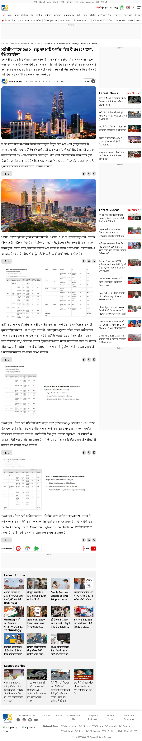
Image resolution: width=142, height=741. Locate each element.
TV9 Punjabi (15, 81)
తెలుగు (55, 2)
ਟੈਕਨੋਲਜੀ (128, 15)
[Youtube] (18, 548)
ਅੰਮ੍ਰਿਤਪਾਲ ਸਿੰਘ (99, 20)
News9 (42, 2)
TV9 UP (105, 731)
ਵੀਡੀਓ (93, 15)
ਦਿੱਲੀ (111, 20)
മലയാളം (89, 2)
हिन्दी (35, 2)
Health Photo (37, 43)
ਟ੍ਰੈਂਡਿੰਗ (48, 15)
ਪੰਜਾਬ (9, 15)
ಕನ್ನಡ (49, 2)
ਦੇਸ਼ (32, 15)
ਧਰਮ (85, 15)
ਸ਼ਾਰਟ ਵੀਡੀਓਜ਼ (21, 15)
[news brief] (102, 8)
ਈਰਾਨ (130, 20)
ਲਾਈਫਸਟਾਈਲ (104, 15)
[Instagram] (30, 719)
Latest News (108, 93)
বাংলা (76, 2)
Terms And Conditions (128, 717)
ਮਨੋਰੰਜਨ (57, 15)
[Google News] (27, 548)
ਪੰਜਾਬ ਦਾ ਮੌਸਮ (9, 20)
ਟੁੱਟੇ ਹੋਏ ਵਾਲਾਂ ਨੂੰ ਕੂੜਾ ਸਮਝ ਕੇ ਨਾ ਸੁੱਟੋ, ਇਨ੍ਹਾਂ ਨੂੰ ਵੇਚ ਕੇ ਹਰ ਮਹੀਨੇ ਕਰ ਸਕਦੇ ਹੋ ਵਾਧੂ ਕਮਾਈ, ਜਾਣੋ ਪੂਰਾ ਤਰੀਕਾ (60, 627)
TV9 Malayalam (93, 731)
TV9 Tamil (79, 731)
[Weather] (111, 7)
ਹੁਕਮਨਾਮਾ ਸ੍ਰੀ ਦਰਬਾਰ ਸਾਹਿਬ (29, 20)
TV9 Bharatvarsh (69, 726)
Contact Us (48, 717)
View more (132, 93)
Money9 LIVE (130, 731)
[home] (3, 15)
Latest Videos (109, 210)
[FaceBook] (18, 719)
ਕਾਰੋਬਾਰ (117, 15)
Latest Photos (14, 575)
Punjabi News (7, 43)
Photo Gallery (22, 43)
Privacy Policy (110, 717)
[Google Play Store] (11, 729)
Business (10, 602)
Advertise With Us (73, 717)
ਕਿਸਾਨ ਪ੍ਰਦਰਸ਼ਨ (50, 20)
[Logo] (4, 8)
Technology (12, 630)
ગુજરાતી (69, 2)
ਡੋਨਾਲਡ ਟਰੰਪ (120, 20)
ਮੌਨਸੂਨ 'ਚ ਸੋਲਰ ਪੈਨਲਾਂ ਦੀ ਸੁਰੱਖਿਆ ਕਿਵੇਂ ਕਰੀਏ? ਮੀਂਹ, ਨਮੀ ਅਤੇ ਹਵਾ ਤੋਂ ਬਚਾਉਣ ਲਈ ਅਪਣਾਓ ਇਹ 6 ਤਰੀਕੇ (36, 654)
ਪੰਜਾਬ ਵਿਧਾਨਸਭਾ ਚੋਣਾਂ (81, 20)
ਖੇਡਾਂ (78, 15)
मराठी (62, 2)
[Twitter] (89, 174)
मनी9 (97, 2)
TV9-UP (104, 2)
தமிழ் (82, 2)
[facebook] (84, 174)
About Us (59, 717)
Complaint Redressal (93, 717)
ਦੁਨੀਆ (39, 15)
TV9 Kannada (111, 726)
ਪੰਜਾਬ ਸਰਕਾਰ (65, 20)
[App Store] (30, 729)
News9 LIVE (116, 731)
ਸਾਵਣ (138, 20)
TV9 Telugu (97, 726)
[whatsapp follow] (36, 548)
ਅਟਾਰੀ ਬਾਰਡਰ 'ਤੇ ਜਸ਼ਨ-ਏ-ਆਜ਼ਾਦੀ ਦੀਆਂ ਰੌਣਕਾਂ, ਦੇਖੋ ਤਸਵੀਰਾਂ (13, 596)
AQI (116, 7)
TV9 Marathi (84, 726)
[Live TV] (127, 8)
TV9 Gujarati (67, 731)
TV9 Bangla (124, 726)
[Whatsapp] (121, 7)
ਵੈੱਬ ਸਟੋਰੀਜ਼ (69, 15)
